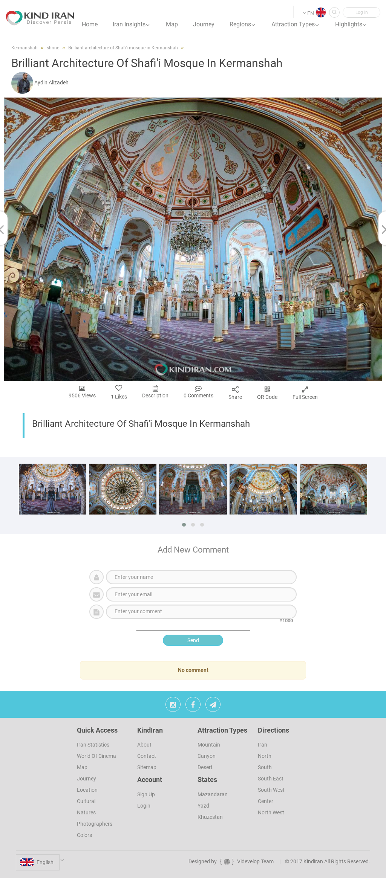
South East (270, 779)
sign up (146, 794)
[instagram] (173, 706)
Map (82, 767)
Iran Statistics (93, 745)
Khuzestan (210, 817)
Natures (86, 812)
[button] (361, 12)
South (265, 767)
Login (143, 806)
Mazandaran (213, 794)
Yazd (203, 806)
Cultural (86, 801)
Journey (86, 779)
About (144, 745)
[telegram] (213, 706)
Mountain (209, 745)
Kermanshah (24, 47)
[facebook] (193, 706)
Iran (262, 745)
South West (271, 790)
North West (271, 812)
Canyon (207, 756)
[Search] (334, 12)
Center (265, 801)
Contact (146, 756)
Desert (205, 767)
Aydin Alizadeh (51, 82)
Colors (84, 835)
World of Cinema (96, 756)
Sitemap (146, 767)
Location (87, 790)
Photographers (94, 824)
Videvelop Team (255, 861)
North (264, 756)
